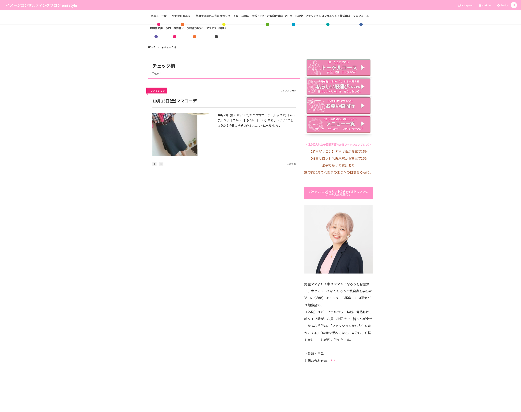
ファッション (157, 90)
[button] (514, 5)
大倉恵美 (291, 164)
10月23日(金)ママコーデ (174, 101)
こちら (332, 360)
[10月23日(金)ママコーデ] (182, 134)
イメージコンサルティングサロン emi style (41, 5)
